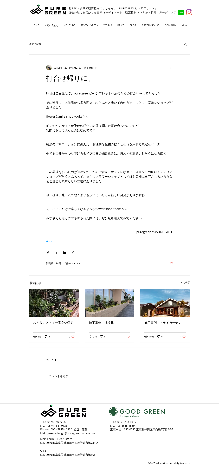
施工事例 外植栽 (101, 322)
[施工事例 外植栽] (109, 303)
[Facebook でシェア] (47, 252)
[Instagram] (189, 12)
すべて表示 (184, 282)
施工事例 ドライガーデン (162, 322)
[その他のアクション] (171, 68)
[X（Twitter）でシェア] (56, 252)
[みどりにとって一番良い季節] (54, 303)
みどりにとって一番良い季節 (53, 322)
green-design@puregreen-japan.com (71, 433)
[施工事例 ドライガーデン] (165, 303)
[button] (185, 44)
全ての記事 (35, 44)
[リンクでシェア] (73, 252)
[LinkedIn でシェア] (64, 252)
